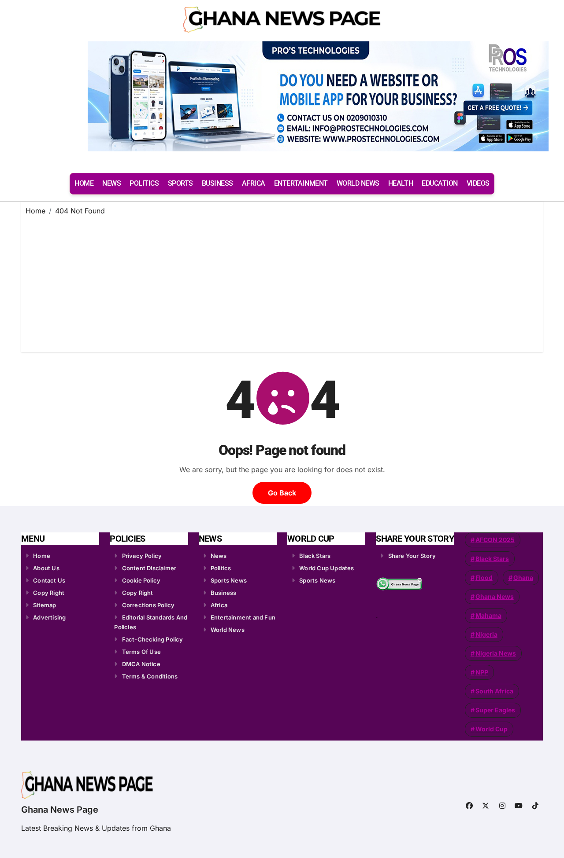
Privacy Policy (142, 555)
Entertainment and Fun (243, 617)
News (219, 555)
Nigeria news (495, 653)
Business (224, 592)
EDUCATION (440, 183)
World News (228, 629)
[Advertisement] (283, 281)
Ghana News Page (59, 809)
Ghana (523, 577)
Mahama (488, 615)
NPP (481, 672)
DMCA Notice (141, 663)
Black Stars (314, 555)
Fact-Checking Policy (152, 639)
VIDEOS (478, 183)
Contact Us (49, 580)
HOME (83, 183)
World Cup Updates (326, 568)
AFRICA (253, 183)
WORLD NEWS (358, 183)
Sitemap (44, 605)
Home (41, 555)
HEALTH (400, 183)
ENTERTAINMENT (301, 183)
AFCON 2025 (495, 539)
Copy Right (48, 592)
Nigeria (486, 634)
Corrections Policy (148, 605)
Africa (219, 605)
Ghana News (494, 596)
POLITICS (144, 183)
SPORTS (180, 183)
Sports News (229, 580)
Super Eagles (495, 710)
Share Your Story (412, 555)
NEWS (111, 183)
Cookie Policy (141, 580)
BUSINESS (217, 183)
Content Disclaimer (149, 568)
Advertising (49, 617)
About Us (46, 568)
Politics (221, 568)
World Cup (491, 729)
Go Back (282, 492)
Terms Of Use (141, 651)
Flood (484, 577)
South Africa (494, 691)
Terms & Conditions (150, 676)
